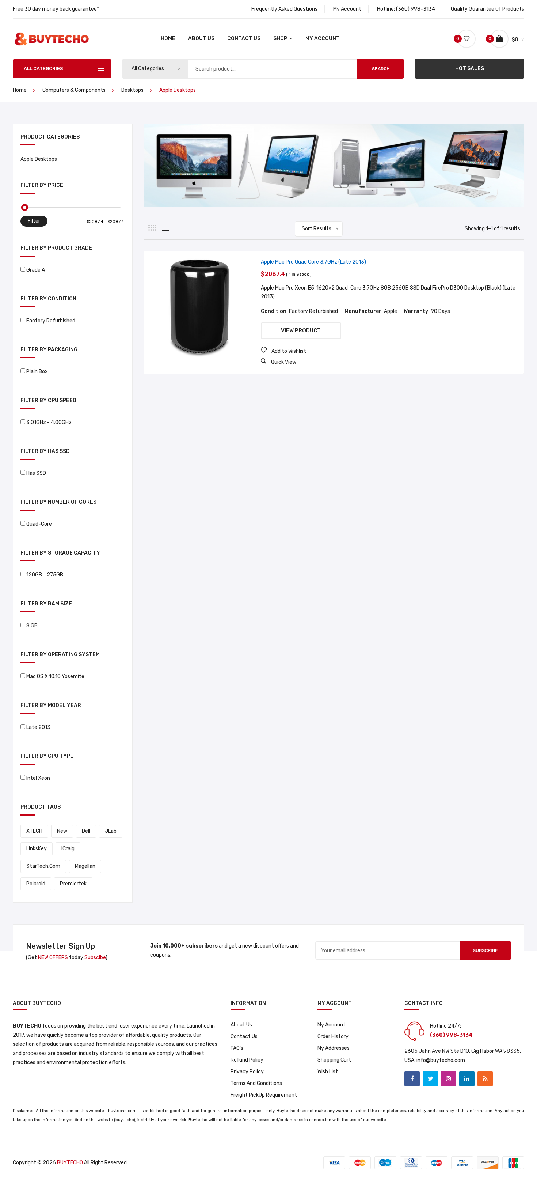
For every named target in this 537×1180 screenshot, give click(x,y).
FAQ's (237, 1048)
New (62, 831)
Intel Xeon (38, 778)
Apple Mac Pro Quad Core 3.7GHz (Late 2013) (313, 262)
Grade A (35, 270)
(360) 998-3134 (415, 9)
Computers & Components (74, 90)
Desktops (132, 90)
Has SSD (36, 473)
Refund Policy (247, 1060)
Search (381, 68)
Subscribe (485, 950)
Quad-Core (39, 524)
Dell (86, 831)
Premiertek (73, 884)
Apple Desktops (38, 159)
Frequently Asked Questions (284, 9)
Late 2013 (38, 727)
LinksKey (36, 849)
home (168, 38)
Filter (34, 221)
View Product (301, 330)
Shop (280, 38)
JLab (111, 831)
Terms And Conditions (256, 1083)
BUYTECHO (70, 1163)
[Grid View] (152, 228)
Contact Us (243, 38)
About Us (201, 38)
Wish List (327, 1072)
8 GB (32, 626)
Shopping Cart (334, 1060)
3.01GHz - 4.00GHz (49, 422)
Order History (333, 1036)
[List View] (165, 228)
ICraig (68, 849)
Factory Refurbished (50, 321)
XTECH (34, 831)
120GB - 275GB (44, 575)
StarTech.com (43, 866)
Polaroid (35, 884)
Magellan (85, 866)
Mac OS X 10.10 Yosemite (55, 676)
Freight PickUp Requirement (264, 1095)
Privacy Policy (247, 1072)
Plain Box (37, 371)
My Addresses (333, 1048)
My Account (347, 9)
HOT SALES (469, 68)
